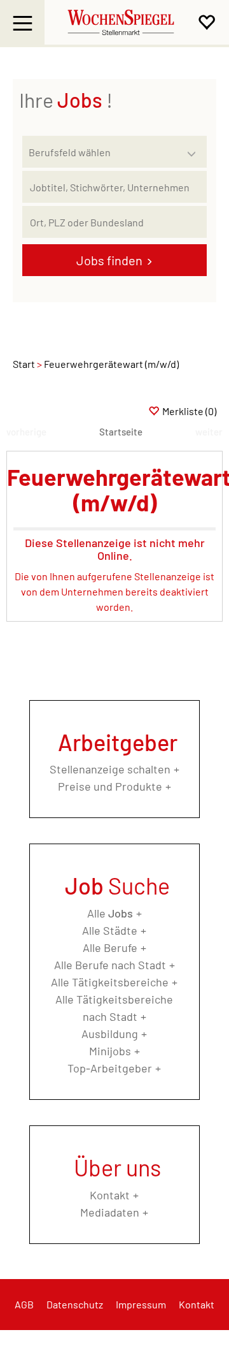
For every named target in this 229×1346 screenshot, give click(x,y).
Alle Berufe (110, 947)
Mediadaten (109, 1212)
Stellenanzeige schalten (110, 769)
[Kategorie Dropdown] (194, 148)
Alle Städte (109, 930)
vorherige (26, 431)
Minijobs (110, 1051)
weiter (209, 431)
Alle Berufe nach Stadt (110, 965)
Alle (110, 913)
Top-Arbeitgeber (109, 1068)
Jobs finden (109, 260)
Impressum (141, 1304)
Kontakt (110, 1195)
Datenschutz (74, 1304)
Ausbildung (109, 1034)
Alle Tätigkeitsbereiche (110, 982)
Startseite (120, 431)
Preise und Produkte (110, 786)
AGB (24, 1304)
